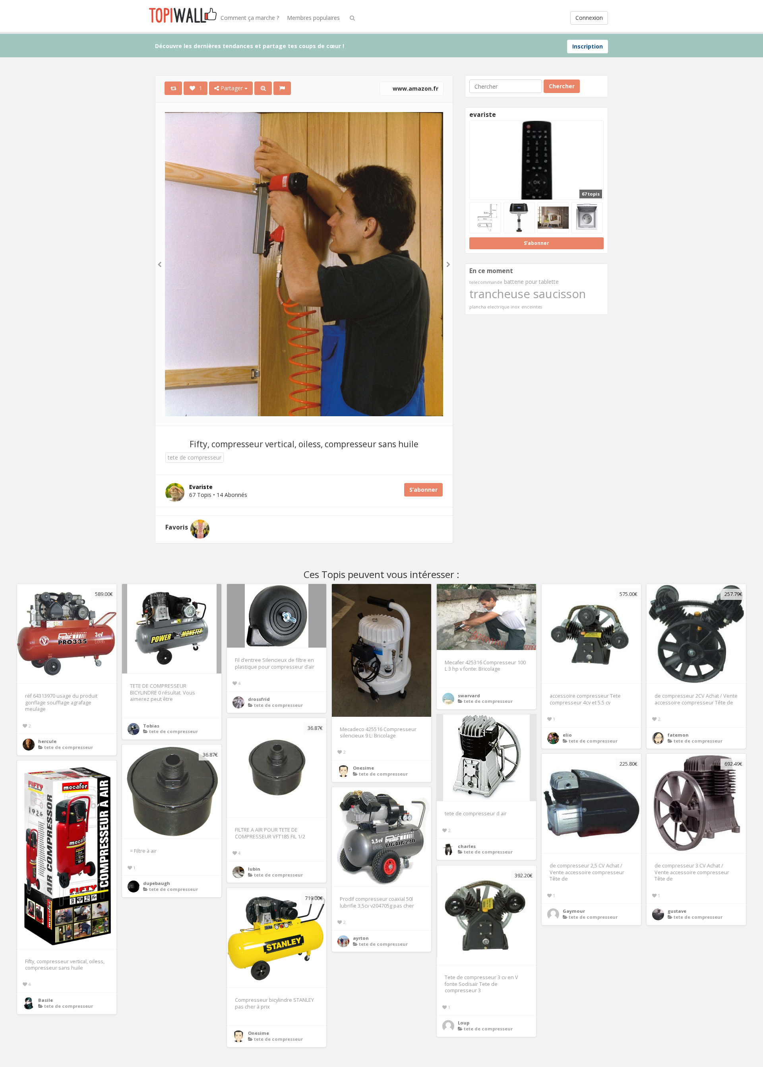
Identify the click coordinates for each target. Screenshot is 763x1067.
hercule (47, 741)
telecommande (485, 282)
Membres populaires (313, 17)
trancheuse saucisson (527, 294)
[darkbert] (199, 529)
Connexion (589, 17)
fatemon (678, 735)
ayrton (361, 938)
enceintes (531, 307)
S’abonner (423, 489)
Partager (231, 88)
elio (567, 735)
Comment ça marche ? (250, 17)
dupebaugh (156, 883)
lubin (254, 869)
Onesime (363, 768)
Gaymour (574, 911)
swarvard (469, 695)
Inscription (587, 46)
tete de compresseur (194, 457)
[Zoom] (263, 88)
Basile (45, 1000)
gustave (677, 911)
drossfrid (259, 699)
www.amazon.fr (414, 88)
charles (467, 846)
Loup (463, 1023)
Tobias (151, 726)
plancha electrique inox (494, 307)
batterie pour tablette (531, 281)
